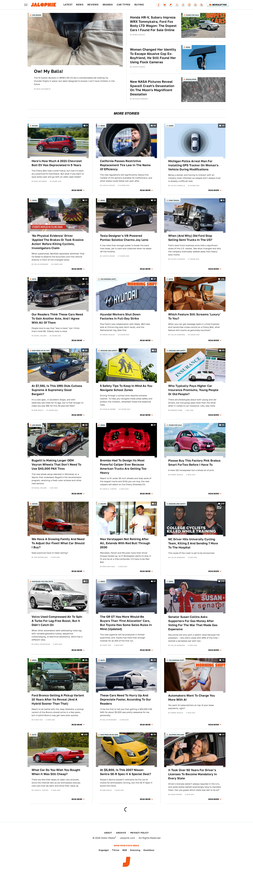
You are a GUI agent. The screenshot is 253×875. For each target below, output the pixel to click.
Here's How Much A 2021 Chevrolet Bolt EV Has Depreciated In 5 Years (57, 163)
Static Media (108, 838)
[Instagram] (189, 4)
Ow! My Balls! (48, 71)
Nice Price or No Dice (41, 350)
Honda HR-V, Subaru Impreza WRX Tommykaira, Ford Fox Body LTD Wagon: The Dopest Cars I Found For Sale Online (153, 23)
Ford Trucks (174, 200)
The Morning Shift (108, 279)
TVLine (115, 850)
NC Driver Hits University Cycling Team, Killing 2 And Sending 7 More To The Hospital (193, 543)
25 (223, 425)
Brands (108, 4)
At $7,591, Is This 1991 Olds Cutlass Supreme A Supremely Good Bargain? (57, 390)
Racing (103, 504)
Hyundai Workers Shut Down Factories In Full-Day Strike (120, 316)
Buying (139, 4)
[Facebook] (158, 4)
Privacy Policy (139, 833)
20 (223, 350)
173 (222, 581)
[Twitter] (177, 4)
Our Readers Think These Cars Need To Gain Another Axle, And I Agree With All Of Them (57, 318)
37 (86, 200)
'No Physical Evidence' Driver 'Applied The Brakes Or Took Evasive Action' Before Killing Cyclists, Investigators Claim (58, 242)
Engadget (104, 850)
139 (222, 504)
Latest (67, 4)
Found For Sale (192, 15)
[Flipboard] (171, 4)
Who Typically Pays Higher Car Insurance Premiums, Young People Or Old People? (193, 390)
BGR (124, 850)
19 (155, 200)
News (79, 4)
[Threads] (183, 4)
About (108, 833)
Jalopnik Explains (176, 734)
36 (86, 425)
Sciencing (135, 850)
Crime (171, 126)
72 (223, 660)
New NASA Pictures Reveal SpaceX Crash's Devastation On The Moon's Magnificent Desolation (152, 88)
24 (154, 660)
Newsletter (219, 4)
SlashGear (148, 850)
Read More (77, 190)
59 (154, 126)
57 (155, 425)
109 (222, 279)
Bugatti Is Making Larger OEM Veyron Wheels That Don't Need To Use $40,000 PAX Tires (56, 464)
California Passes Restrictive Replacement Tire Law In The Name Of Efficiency (125, 165)
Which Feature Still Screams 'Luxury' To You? (194, 316)
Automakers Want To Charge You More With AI (191, 697)
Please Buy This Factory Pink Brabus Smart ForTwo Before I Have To (194, 462)
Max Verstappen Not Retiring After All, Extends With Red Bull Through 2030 (125, 543)
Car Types (123, 4)
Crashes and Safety (108, 350)
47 (155, 279)
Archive (121, 833)
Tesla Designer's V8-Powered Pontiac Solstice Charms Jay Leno (124, 238)
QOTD (34, 279)
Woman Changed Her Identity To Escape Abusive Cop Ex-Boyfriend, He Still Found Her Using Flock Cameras (153, 56)
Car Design (36, 15)
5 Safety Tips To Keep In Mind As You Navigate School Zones (126, 388)
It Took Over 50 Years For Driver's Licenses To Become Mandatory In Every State (192, 774)
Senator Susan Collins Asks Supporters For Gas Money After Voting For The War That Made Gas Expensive (192, 623)
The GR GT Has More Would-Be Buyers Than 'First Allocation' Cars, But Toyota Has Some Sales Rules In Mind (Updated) (126, 623)
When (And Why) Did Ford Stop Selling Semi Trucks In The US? (190, 238)
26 (86, 279)
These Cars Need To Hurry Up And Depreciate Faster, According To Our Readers (125, 699)
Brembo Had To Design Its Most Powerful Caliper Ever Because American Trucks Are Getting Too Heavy (123, 466)
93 (86, 350)
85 (86, 660)
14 (223, 735)
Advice (34, 504)
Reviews (93, 4)
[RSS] (201, 4)
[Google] (195, 4)
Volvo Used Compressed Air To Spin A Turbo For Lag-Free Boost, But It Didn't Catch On (57, 621)
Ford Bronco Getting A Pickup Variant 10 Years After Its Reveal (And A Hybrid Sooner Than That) (58, 699)
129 (85, 735)
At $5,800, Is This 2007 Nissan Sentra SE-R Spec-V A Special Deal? (125, 772)
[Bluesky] (165, 4)
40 (223, 126)
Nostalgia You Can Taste (42, 581)
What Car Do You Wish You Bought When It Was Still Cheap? (56, 772)
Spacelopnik (191, 79)
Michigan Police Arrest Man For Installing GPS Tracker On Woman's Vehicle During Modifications (193, 165)
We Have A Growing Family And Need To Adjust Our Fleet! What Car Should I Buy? (58, 543)
